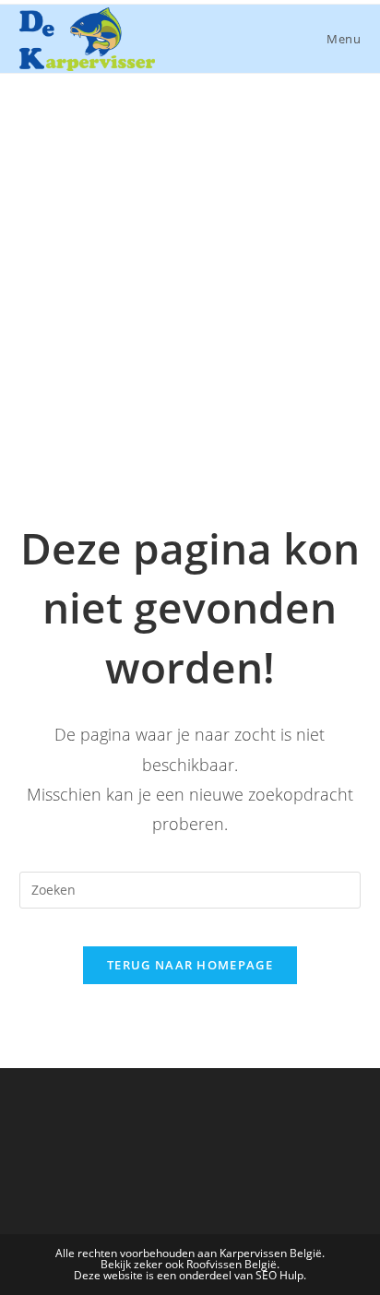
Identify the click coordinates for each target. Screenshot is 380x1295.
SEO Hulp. (280, 1275)
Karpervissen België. (272, 1253)
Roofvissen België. (232, 1264)
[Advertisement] (190, 273)
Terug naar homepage (190, 964)
